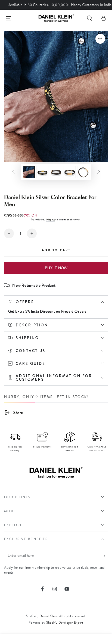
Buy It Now (56, 268)
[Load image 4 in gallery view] (70, 172)
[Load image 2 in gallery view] (42, 172)
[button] (89, 18)
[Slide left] (13, 172)
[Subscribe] (105, 556)
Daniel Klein (48, 616)
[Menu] (8, 18)
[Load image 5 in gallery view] (83, 172)
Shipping (50, 219)
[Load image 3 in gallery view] (56, 172)
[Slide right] (99, 172)
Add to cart (56, 250)
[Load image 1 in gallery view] (29, 172)
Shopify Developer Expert (64, 622)
